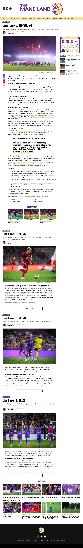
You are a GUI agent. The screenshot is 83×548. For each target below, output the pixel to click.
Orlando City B (32, 18)
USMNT (42, 196)
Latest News (70, 18)
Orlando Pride (24, 18)
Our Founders (54, 18)
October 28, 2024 (29, 155)
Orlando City (16, 18)
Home (11, 18)
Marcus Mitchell (11, 409)
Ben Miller (10, 243)
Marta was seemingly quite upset (26, 131)
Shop (65, 18)
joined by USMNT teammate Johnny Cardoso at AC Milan (35, 171)
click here (31, 297)
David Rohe (10, 33)
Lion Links (23, 196)
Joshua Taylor (11, 325)
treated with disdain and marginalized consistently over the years (33, 158)
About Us (60, 18)
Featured (18, 196)
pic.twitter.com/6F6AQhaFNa (23, 151)
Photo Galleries (46, 18)
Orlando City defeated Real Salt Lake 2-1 (15, 376)
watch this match (49, 175)
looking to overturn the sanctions (35, 179)
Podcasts (39, 18)
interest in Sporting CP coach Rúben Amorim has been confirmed (36, 183)
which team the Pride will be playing (33, 100)
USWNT (46, 196)
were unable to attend (26, 164)
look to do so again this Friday (29, 89)
